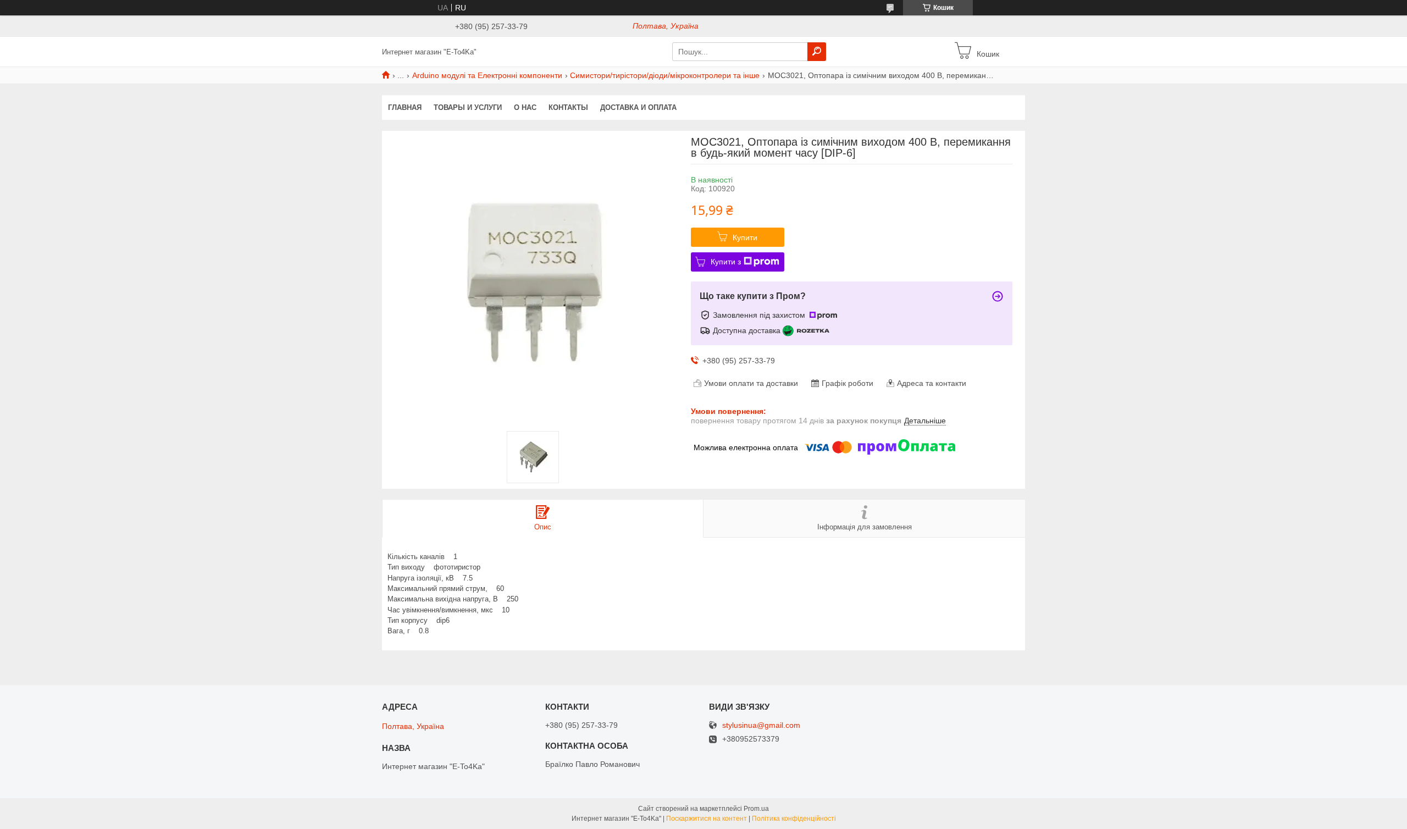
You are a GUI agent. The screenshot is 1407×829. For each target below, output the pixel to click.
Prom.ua (756, 809)
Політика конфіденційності (794, 818)
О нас (525, 107)
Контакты (568, 107)
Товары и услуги (468, 107)
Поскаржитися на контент (706, 818)
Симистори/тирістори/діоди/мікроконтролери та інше (665, 75)
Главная (405, 107)
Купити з (726, 261)
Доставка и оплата (638, 107)
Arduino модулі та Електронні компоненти (487, 75)
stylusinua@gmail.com (761, 725)
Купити (745, 237)
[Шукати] (816, 51)
